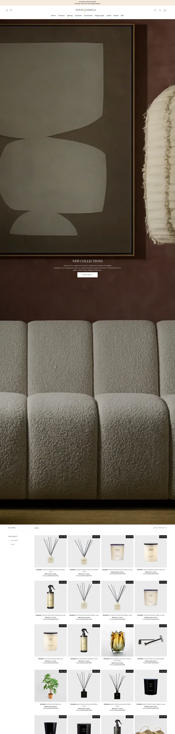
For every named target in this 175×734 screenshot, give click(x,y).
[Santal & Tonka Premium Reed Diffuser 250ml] (84, 686)
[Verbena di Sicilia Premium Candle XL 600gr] (117, 551)
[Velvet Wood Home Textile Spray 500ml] (84, 640)
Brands (116, 16)
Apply (37, 528)
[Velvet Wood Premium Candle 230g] (50, 640)
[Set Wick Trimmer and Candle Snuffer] (151, 640)
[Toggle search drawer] (155, 10)
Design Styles (99, 16)
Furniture (61, 16)
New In (53, 16)
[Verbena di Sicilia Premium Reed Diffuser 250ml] (50, 551)
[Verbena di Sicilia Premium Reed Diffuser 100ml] (84, 551)
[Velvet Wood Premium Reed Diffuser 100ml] (117, 597)
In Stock (14, 540)
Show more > (87, 275)
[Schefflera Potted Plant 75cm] (50, 686)
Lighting (70, 16)
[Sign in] (160, 10)
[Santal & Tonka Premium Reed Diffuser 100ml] (117, 686)
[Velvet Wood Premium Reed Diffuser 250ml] (84, 597)
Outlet (109, 16)
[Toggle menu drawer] (7, 10)
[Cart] (165, 10)
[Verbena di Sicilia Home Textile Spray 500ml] (50, 597)
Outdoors (78, 16)
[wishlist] (11, 10)
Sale (122, 16)
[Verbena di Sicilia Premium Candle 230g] (151, 551)
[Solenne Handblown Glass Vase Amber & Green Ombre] (117, 640)
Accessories (88, 16)
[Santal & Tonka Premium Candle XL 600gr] (151, 686)
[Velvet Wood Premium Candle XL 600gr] (151, 597)
